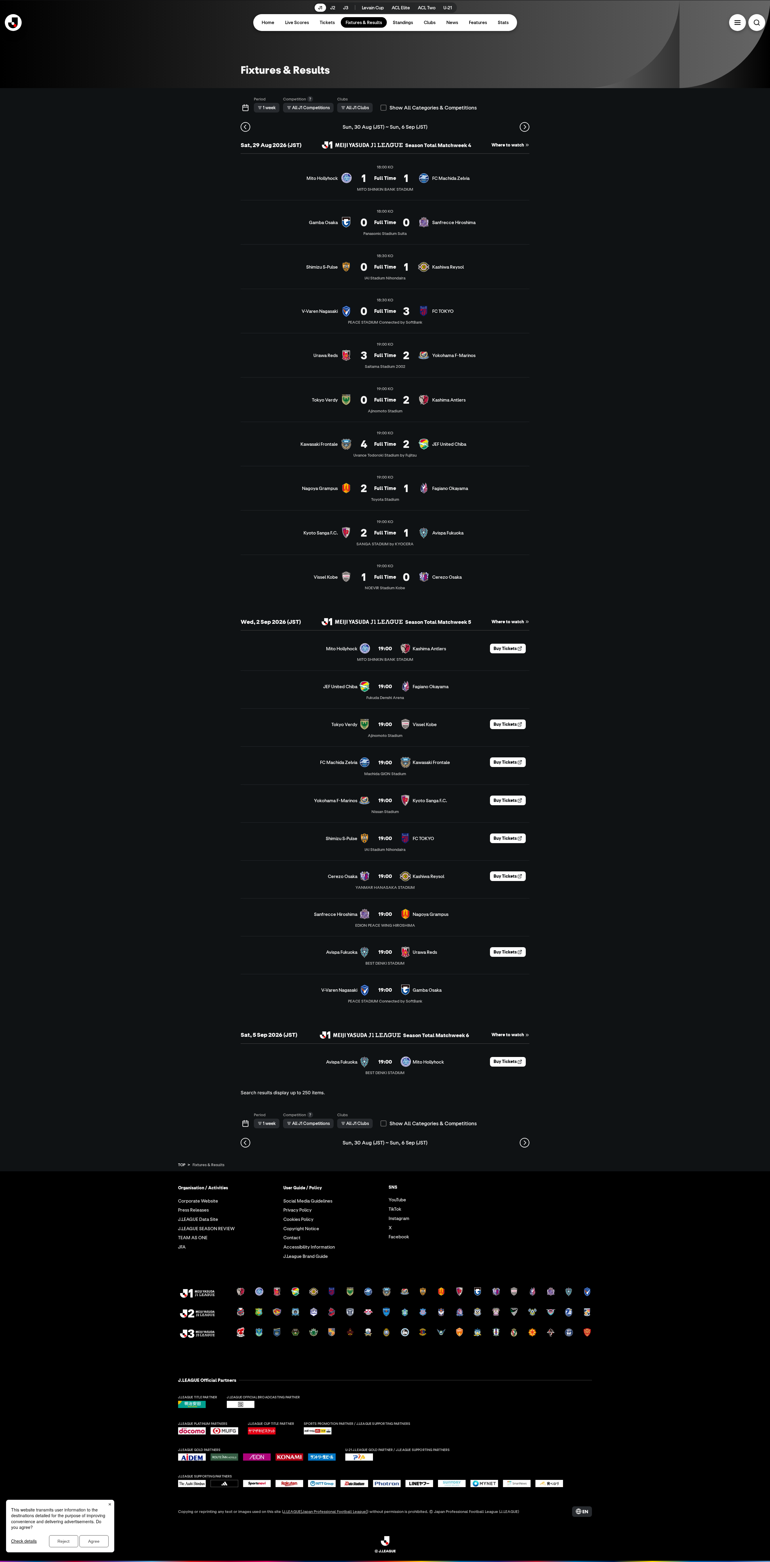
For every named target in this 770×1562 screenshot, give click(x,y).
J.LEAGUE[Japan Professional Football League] (325, 1511)
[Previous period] (245, 127)
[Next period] (524, 127)
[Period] (245, 107)
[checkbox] (383, 107)
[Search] (756, 22)
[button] (737, 22)
